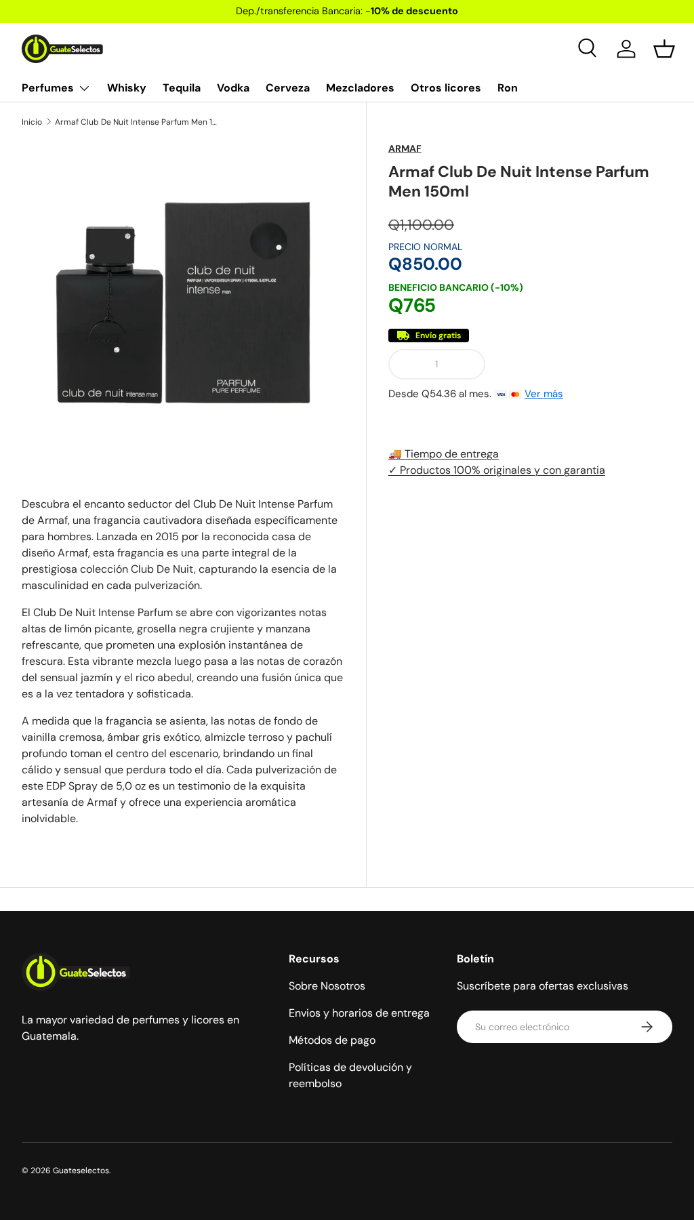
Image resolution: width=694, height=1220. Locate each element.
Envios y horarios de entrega (359, 1013)
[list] (183, 303)
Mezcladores (360, 88)
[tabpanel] (183, 661)
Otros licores (446, 88)
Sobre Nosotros (327, 986)
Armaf (405, 148)
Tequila (182, 88)
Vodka (233, 88)
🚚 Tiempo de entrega (443, 454)
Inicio (32, 122)
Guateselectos (81, 1170)
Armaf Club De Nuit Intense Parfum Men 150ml (136, 122)
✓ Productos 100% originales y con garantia (496, 470)
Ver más (544, 394)
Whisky (126, 88)
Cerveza (288, 88)
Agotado (584, 364)
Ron (507, 88)
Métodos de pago (332, 1040)
